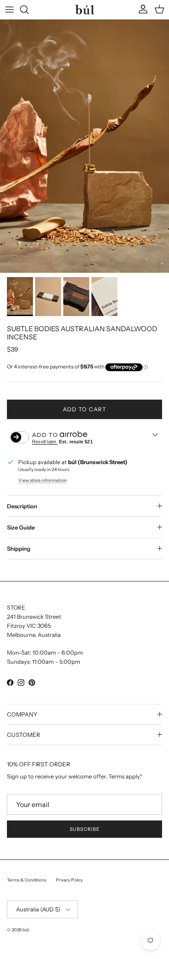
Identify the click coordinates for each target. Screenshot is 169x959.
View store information (42, 480)
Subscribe (85, 829)
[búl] (84, 9)
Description (22, 506)
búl (26, 930)
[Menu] (9, 9)
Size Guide (21, 527)
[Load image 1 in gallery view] (84, 146)
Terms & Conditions (26, 880)
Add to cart (84, 409)
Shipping (18, 548)
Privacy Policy (69, 880)
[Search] (28, 9)
